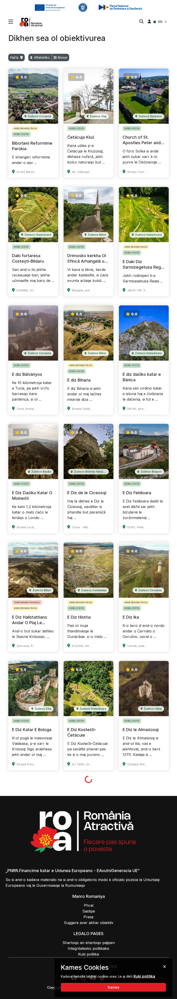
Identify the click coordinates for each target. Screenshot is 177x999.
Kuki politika (144, 976)
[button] (10, 22)
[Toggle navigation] (11, 21)
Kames (113, 987)
